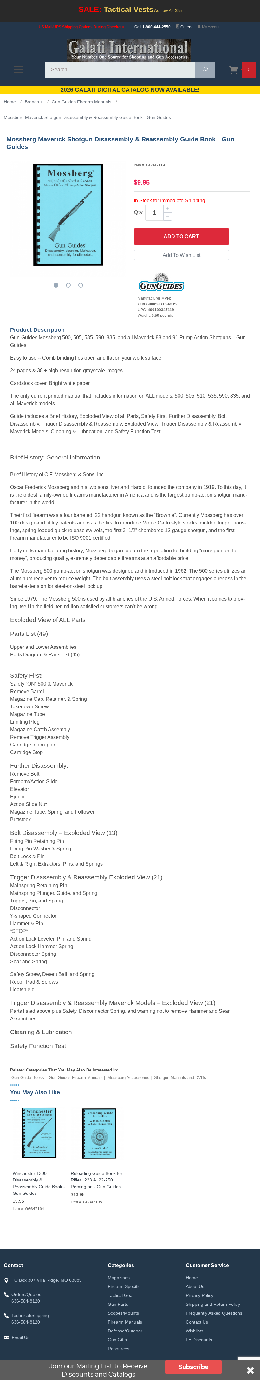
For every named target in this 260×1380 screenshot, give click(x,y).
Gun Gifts (117, 1339)
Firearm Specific (124, 1286)
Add (181, 236)
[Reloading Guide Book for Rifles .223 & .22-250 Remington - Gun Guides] (97, 1160)
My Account (211, 27)
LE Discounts (199, 1339)
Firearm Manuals (125, 1322)
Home (192, 1277)
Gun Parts (118, 1304)
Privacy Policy (199, 1295)
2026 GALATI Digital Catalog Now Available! (130, 90)
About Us (195, 1286)
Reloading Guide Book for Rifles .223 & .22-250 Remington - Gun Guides (96, 1180)
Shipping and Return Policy (213, 1304)
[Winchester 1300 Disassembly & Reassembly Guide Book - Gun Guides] (39, 1160)
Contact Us (197, 1322)
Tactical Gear (121, 1295)
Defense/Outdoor (125, 1330)
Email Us (20, 1337)
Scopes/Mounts (123, 1313)
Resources (118, 1348)
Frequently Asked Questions (214, 1313)
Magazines (119, 1277)
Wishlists (194, 1330)
